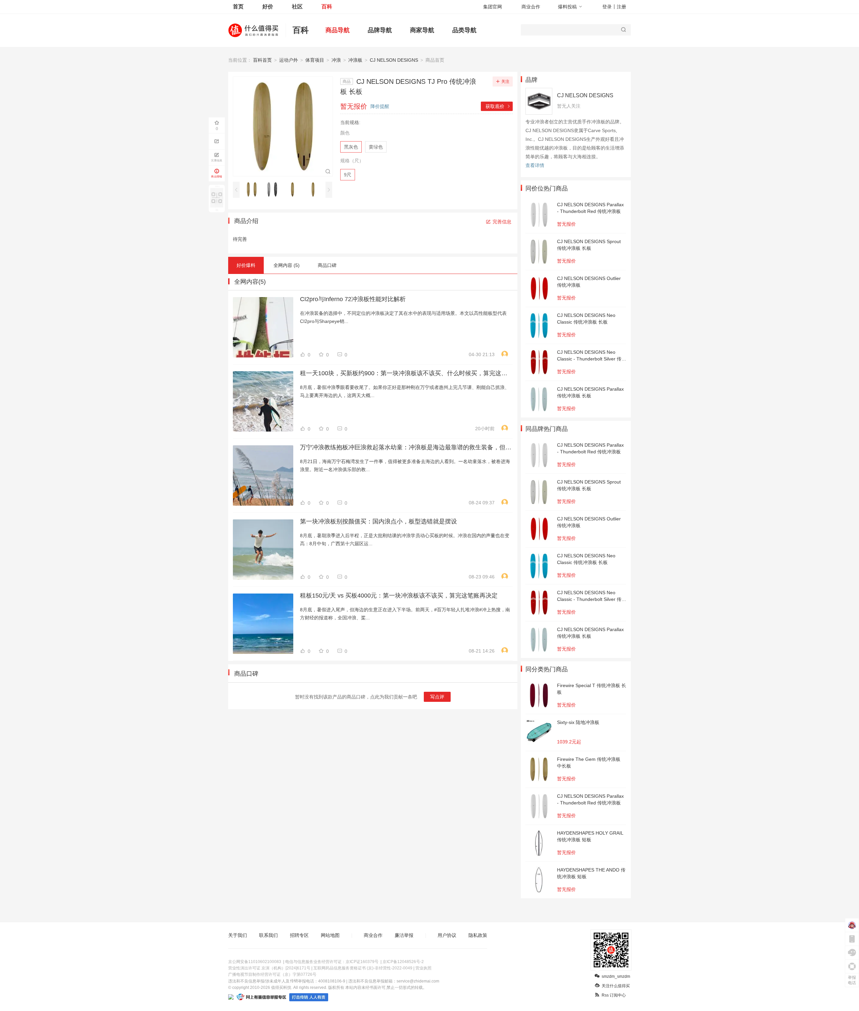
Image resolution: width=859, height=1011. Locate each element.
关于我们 (237, 935)
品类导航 (464, 30)
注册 (621, 6)
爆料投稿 (567, 6)
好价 (267, 6)
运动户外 (288, 60)
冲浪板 (355, 60)
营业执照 (423, 968)
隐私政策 (477, 935)
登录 (607, 6)
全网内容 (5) (286, 265)
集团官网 (492, 6)
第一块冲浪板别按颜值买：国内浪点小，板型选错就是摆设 (378, 521)
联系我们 (268, 935)
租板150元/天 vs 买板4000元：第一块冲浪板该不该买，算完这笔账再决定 (399, 595)
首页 (238, 6)
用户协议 (447, 935)
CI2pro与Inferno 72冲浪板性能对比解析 (353, 299)
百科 (326, 6)
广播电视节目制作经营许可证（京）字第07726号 (272, 974)
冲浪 (336, 60)
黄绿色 (376, 147)
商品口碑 (327, 265)
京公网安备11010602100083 (254, 961)
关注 (505, 81)
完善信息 (502, 221)
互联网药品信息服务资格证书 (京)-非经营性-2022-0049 (362, 968)
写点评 (437, 696)
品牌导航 (380, 30)
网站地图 (330, 935)
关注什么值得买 (616, 986)
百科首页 (262, 60)
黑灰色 (351, 147)
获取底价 (498, 106)
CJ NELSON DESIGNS (394, 60)
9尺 (347, 174)
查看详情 (534, 165)
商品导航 (337, 30)
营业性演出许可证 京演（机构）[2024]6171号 (269, 968)
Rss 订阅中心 (614, 995)
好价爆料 (246, 265)
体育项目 (314, 60)
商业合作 (530, 6)
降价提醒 (379, 106)
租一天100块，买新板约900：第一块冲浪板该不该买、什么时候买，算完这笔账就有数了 (405, 373)
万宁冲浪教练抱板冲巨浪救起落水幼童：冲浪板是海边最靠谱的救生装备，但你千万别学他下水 (405, 447)
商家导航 (422, 30)
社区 (297, 6)
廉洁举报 (404, 935)
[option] (253, 189)
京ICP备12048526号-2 (403, 961)
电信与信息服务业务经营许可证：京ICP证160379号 (331, 961)
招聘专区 (299, 935)
